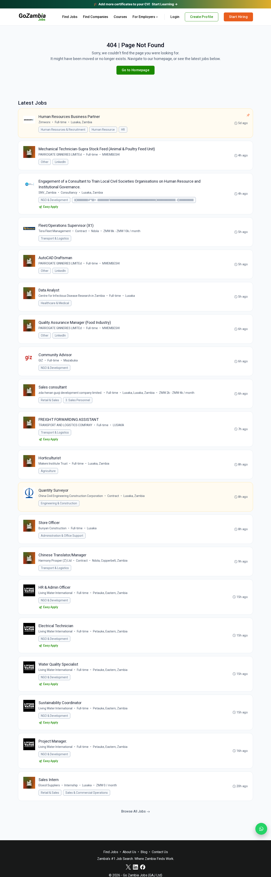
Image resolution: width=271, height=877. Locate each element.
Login (174, 17)
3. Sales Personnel (77, 400)
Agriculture (48, 471)
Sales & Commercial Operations (86, 792)
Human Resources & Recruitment (63, 129)
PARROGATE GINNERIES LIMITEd (60, 154)
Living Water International (55, 593)
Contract (81, 231)
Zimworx (44, 122)
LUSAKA (118, 425)
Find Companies (95, 17)
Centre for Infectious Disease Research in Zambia (72, 295)
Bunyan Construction (52, 528)
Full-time (60, 122)
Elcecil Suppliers (49, 785)
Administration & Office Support (62, 535)
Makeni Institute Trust (53, 463)
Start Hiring (238, 17)
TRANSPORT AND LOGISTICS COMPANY (65, 425)
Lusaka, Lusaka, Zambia (139, 392)
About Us (129, 852)
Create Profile (201, 17)
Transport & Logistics (55, 238)
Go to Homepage (135, 70)
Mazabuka (71, 360)
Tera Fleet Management (55, 231)
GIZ (41, 360)
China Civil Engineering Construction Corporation (71, 496)
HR (123, 129)
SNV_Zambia (47, 192)
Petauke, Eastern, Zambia (110, 593)
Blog (144, 852)
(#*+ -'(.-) (134, 200)
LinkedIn (60, 162)
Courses (120, 17)
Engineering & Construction (59, 503)
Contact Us (160, 852)
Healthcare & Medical (55, 303)
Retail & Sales (50, 400)
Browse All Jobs (134, 811)
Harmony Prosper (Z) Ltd (55, 560)
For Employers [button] (144, 17)
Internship (71, 785)
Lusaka (130, 295)
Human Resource (103, 129)
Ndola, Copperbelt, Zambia (109, 560)
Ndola (95, 231)
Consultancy (69, 192)
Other (44, 162)
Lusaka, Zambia (81, 122)
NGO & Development (54, 200)
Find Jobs (69, 17)
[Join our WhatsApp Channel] (261, 829)
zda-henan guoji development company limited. (70, 392)
